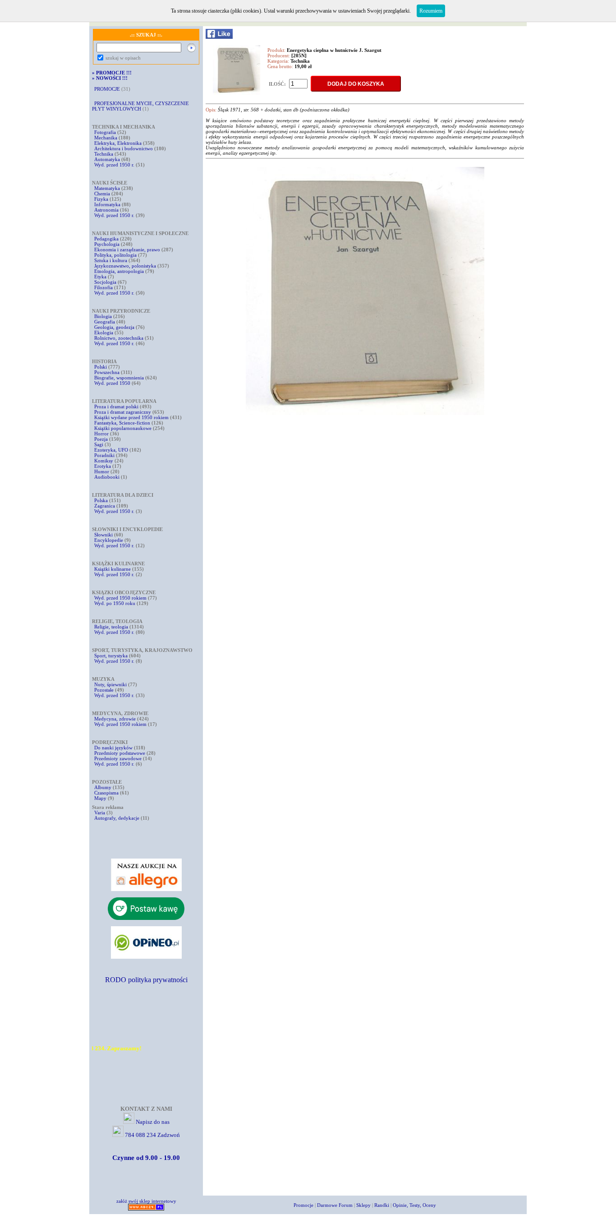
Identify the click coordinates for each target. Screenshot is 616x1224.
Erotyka (102, 466)
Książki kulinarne (112, 569)
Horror (101, 433)
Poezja (101, 439)
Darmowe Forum (335, 1205)
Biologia (103, 316)
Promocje (303, 1205)
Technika (103, 154)
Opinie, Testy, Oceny (414, 1205)
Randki (381, 1205)
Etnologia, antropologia (119, 271)
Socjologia (105, 282)
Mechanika (105, 137)
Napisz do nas (153, 1121)
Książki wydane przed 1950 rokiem (132, 417)
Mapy (100, 798)
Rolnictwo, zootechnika (118, 338)
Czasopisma (106, 792)
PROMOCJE (107, 89)
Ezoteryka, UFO (111, 450)
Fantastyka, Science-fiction (122, 422)
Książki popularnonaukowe (123, 428)
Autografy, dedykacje (116, 818)
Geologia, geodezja (114, 327)
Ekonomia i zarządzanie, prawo (127, 249)
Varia (99, 812)
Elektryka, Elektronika (118, 143)
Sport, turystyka (111, 655)
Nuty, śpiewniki (110, 684)
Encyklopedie (108, 540)
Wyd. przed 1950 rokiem (120, 597)
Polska (101, 500)
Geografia (104, 321)
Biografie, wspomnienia (119, 377)
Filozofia (103, 287)
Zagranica (104, 505)
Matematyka (107, 188)
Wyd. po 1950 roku (114, 603)
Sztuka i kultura (110, 260)
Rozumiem (430, 11)
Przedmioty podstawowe (119, 753)
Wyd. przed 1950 (112, 383)
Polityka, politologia (115, 255)
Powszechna (107, 372)
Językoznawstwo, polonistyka (125, 265)
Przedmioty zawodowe (118, 758)
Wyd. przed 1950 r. (114, 164)
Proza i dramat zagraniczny (122, 412)
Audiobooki (107, 477)
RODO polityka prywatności (146, 980)
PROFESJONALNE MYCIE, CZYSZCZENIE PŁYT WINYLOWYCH (140, 106)
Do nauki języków (113, 747)
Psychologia (107, 244)
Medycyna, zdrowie (115, 718)
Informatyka (107, 204)
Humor (101, 471)
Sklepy (363, 1205)
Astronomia (106, 209)
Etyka (100, 276)
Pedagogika (106, 238)
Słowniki (103, 534)
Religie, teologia (111, 626)
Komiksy (103, 460)
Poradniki (104, 455)
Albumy (102, 787)
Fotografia (105, 132)
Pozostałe (104, 690)
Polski (100, 367)
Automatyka (107, 159)
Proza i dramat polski (116, 406)
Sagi (99, 444)
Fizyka (101, 199)
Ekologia (103, 332)
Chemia (102, 193)
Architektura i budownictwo (123, 148)
